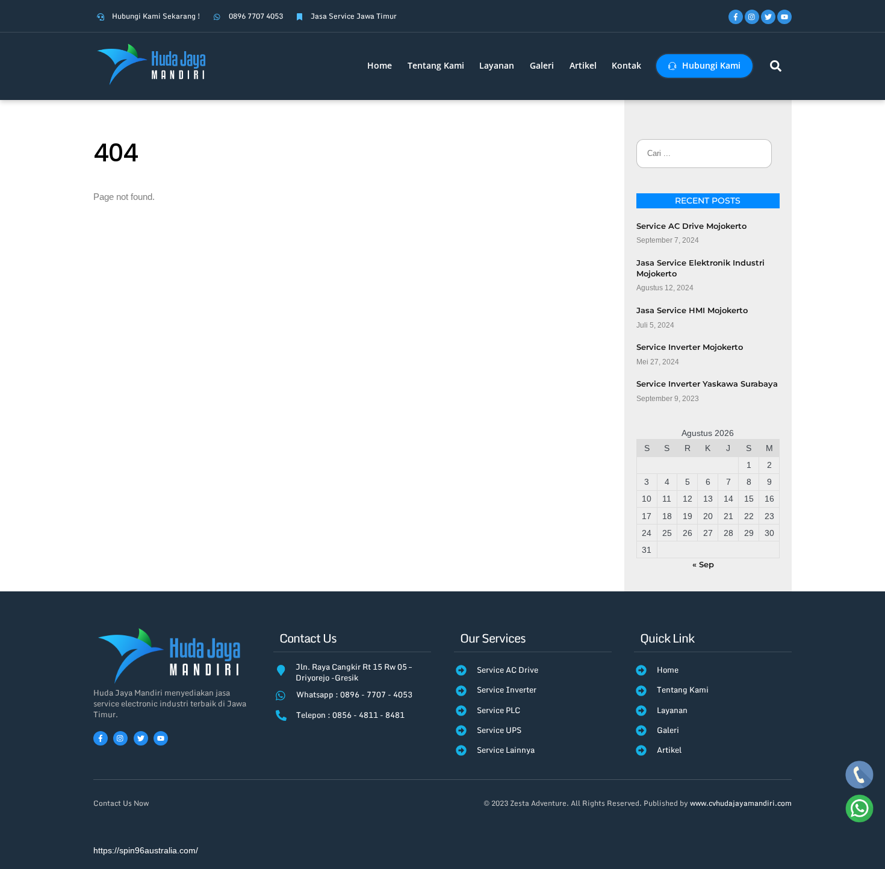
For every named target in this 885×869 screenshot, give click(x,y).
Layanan (496, 65)
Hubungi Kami (710, 65)
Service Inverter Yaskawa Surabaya (707, 383)
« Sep (703, 564)
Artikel (583, 65)
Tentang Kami (436, 65)
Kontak (626, 65)
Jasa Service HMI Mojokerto (692, 310)
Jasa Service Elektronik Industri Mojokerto (700, 268)
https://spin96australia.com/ (145, 850)
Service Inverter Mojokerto (689, 347)
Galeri (542, 65)
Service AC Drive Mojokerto (691, 226)
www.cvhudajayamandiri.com (741, 803)
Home (379, 65)
